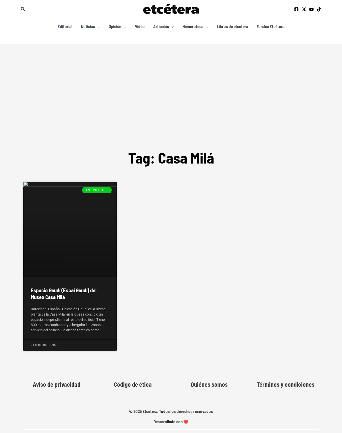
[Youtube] (311, 9)
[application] (97, 26)
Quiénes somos (209, 384)
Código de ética (133, 384)
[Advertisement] (171, 82)
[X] (304, 9)
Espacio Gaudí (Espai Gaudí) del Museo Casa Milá (64, 293)
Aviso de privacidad (56, 384)
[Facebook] (296, 9)
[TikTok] (319, 9)
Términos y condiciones (285, 384)
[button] (23, 9)
